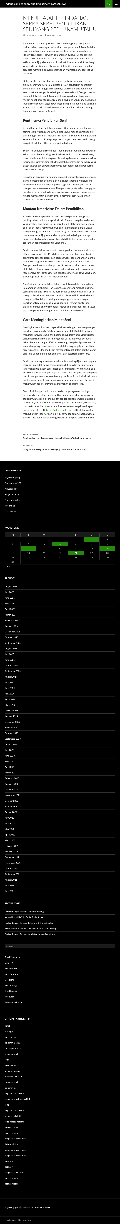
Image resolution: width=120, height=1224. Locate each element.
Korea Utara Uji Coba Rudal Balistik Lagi (24, 917)
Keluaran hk (27, 1207)
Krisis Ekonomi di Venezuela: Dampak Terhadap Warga (31, 928)
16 (107, 548)
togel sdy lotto (11, 1178)
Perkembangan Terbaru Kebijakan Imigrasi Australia (30, 934)
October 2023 (11, 733)
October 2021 (11, 868)
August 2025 (11, 648)
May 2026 (9, 603)
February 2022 (12, 846)
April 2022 (10, 834)
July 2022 (9, 817)
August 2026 (11, 586)
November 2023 (12, 727)
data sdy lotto (11, 1183)
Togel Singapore (12, 957)
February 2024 (12, 710)
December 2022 (12, 789)
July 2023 (9, 750)
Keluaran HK (11, 488)
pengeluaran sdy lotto (15, 1149)
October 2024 (11, 665)
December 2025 (12, 631)
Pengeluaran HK (43, 1207)
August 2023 (11, 744)
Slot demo (9, 979)
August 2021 (11, 879)
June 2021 (10, 891)
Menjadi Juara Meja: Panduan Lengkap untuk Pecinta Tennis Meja (54, 447)
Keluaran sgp (11, 985)
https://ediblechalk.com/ (59, 409)
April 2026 (10, 609)
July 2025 (9, 654)
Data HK (9, 962)
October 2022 (11, 800)
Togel (7, 1025)
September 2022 (13, 806)
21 (76, 553)
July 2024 (9, 682)
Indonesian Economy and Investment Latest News (35, 3)
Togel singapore (12, 1207)
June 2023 (10, 755)
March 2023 (11, 772)
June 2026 (10, 597)
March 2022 (11, 840)
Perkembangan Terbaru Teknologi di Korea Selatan (29, 922)
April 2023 (10, 767)
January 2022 (11, 851)
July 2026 (9, 592)
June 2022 (10, 823)
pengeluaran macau (14, 1172)
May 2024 (9, 693)
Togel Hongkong (12, 477)
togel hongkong (12, 974)
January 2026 (11, 626)
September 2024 (13, 671)
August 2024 (11, 676)
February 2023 (12, 778)
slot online (10, 505)
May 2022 (9, 829)
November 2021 (12, 862)
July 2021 (9, 885)
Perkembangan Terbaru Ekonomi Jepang (24, 911)
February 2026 (12, 620)
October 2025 (11, 637)
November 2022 (12, 795)
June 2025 (10, 659)
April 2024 (10, 699)
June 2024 (10, 688)
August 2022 (11, 812)
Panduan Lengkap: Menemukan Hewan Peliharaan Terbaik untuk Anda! (57, 436)
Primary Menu (116, 4)
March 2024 (11, 705)
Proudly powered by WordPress (18, 1220)
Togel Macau (11, 991)
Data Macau (10, 511)
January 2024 (11, 716)
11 (28, 548)
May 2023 (9, 761)
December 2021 (12, 857)
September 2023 (13, 738)
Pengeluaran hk (12, 500)
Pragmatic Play (12, 494)
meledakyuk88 (54, 35)
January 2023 (11, 784)
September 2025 (13, 643)
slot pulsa (9, 996)
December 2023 (12, 721)
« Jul (7, 566)
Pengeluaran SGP (13, 483)
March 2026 (11, 614)
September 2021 (13, 874)
